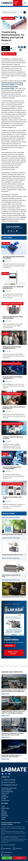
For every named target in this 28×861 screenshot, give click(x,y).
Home (3, 806)
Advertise (4, 814)
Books (3, 819)
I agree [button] (7, 858)
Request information (9, 54)
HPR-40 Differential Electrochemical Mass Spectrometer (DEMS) (13, 82)
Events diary (4, 815)
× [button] (26, 821)
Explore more (5, 693)
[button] (14, 855)
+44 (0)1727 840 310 (9, 782)
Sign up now (16, 2)
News (3, 810)
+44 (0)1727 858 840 (9, 780)
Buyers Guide (5, 808)
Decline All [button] (20, 858)
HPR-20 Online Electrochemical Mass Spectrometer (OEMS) (12, 86)
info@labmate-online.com (10, 785)
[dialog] (14, 840)
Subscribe (4, 812)
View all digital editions (13, 652)
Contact (3, 817)
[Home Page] (6, 3)
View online (9, 645)
